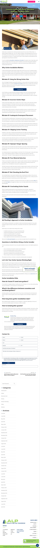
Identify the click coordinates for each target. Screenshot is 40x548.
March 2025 (3, 457)
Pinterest (25, 16)
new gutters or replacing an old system (17, 60)
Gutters (2, 393)
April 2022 (3, 506)
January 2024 (3, 471)
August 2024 (3, 468)
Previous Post (7, 372)
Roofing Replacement (33, 527)
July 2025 (3, 446)
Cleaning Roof (3, 390)
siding (34, 180)
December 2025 (4, 432)
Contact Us (20, 89)
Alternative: (4, 364)
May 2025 (3, 451)
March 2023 (3, 484)
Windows (3, 407)
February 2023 (4, 487)
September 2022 (4, 498)
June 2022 (3, 504)
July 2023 (3, 473)
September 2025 (4, 440)
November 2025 (4, 435)
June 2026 (3, 416)
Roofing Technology (5, 401)
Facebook (14, 16)
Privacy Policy (33, 535)
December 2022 (4, 490)
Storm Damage (33, 529)
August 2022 (3, 501)
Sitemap (34, 537)
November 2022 (4, 493)
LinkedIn (21, 16)
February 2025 (4, 460)
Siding (2, 404)
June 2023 (3, 476)
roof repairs (8, 182)
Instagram (17, 16)
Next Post (33, 372)
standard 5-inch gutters (18, 83)
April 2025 (3, 454)
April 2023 (3, 482)
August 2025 (3, 443)
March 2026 (3, 424)
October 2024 (3, 465)
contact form (32, 273)
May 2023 (3, 479)
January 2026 (3, 429)
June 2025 (3, 449)
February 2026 (4, 427)
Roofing (2, 398)
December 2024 (4, 462)
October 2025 (3, 438)
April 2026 (3, 421)
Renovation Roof (4, 396)
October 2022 (3, 495)
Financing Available (31, 1)
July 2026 (3, 413)
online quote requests (11, 239)
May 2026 (3, 418)
